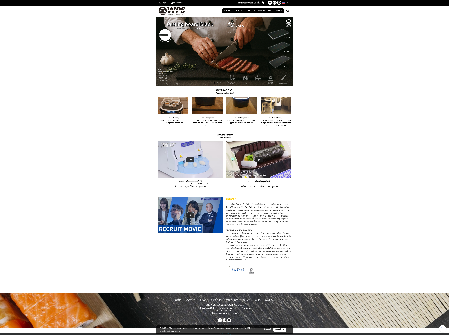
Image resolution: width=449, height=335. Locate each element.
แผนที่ (257, 300)
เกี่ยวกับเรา (238, 11)
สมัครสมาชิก (178, 3)
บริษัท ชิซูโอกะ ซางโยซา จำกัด (255, 207)
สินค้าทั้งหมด (216, 300)
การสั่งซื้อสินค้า (264, 11)
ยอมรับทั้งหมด (280, 330)
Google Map (270, 300)
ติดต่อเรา (279, 11)
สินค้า (250, 11)
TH (287, 3)
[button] (287, 11)
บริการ (203, 300)
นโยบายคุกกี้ (179, 331)
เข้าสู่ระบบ (165, 3)
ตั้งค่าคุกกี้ (267, 330)
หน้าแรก (227, 11)
